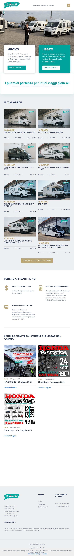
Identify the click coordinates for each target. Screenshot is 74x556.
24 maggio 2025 (49, 379)
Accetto (44, 554)
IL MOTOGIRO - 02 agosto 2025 (18, 382)
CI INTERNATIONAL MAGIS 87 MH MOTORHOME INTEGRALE (53, 246)
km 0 (34, 174)
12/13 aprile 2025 (15, 427)
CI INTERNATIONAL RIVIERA (50, 132)
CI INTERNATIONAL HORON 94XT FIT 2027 (19, 205)
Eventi (6, 379)
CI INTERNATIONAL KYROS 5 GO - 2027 (19, 168)
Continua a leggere (10, 387)
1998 (53, 138)
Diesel (7, 138)
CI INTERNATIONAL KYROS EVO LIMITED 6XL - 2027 (18, 242)
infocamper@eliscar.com (11, 511)
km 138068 (66, 209)
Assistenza (41, 504)
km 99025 (67, 138)
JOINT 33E (42, 204)
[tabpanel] (37, 32)
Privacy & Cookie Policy (62, 503)
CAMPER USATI (50, 68)
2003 (19, 138)
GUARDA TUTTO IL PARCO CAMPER (37, 260)
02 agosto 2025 (15, 379)
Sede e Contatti (43, 507)
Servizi (40, 501)
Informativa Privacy (34, 554)
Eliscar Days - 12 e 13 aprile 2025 (18, 430)
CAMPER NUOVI (15, 68)
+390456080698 (9, 514)
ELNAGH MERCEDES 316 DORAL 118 (19, 132)
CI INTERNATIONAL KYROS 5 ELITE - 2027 (53, 168)
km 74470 (32, 138)
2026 (19, 174)
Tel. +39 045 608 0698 (62, 506)
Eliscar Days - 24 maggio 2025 (51, 382)
